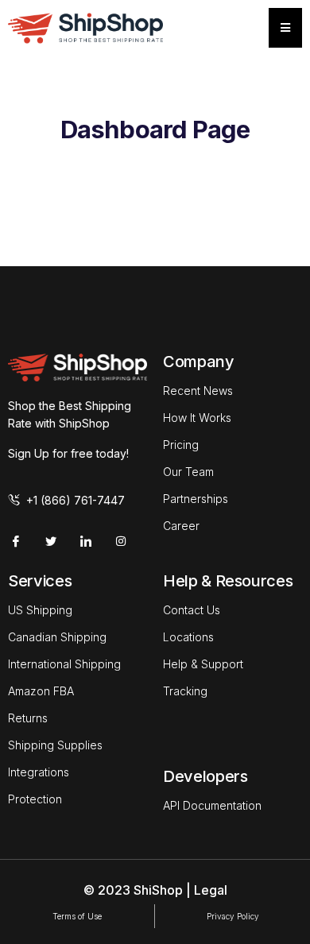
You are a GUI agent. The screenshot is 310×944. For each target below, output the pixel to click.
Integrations (38, 772)
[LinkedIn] (86, 541)
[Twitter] (51, 541)
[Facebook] (16, 541)
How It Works (197, 417)
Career (181, 525)
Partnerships (195, 498)
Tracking (185, 691)
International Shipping (64, 664)
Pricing (181, 444)
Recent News (198, 390)
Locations (188, 637)
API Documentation (212, 805)
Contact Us (191, 610)
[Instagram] (121, 541)
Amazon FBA (41, 691)
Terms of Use (77, 916)
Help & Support (203, 664)
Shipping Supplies (55, 745)
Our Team (188, 471)
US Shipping (40, 610)
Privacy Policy (233, 916)
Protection (35, 799)
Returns (28, 718)
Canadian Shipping (57, 637)
